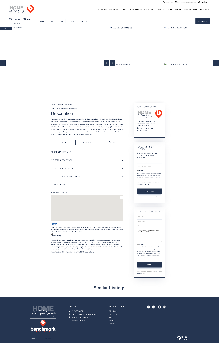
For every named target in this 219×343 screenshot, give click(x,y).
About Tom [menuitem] (102, 9)
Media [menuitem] (170, 9)
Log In (202, 2)
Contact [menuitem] (178, 9)
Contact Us (139, 133)
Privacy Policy (56, 236)
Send (149, 265)
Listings (58, 252)
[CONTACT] (202, 21)
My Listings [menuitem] (113, 314)
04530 (80, 252)
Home (53, 252)
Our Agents (146, 133)
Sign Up (207, 2)
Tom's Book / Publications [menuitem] (154, 9)
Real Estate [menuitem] (114, 9)
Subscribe (149, 191)
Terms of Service (139, 273)
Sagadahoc (69, 252)
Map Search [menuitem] (113, 311)
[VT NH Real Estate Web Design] (182, 338)
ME (63, 252)
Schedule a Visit (155, 211)
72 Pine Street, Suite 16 (80, 319)
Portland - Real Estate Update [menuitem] (196, 9)
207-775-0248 (143, 125)
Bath (75, 252)
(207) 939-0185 (169, 2)
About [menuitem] (111, 317)
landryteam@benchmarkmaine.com (186, 2)
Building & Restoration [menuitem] (132, 9)
